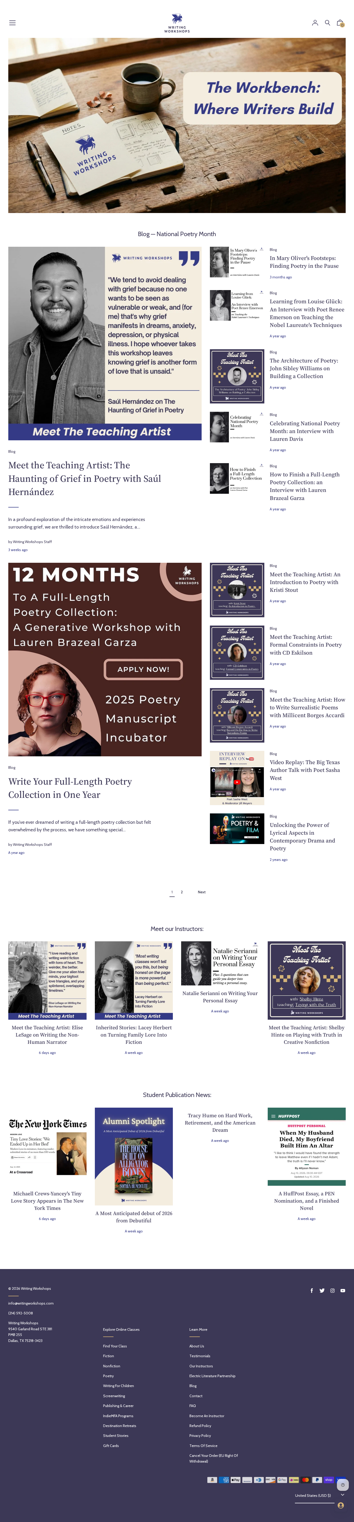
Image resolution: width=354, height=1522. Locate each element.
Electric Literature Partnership (212, 1376)
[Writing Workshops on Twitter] (322, 1291)
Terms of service (203, 1445)
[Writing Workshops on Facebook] (312, 1291)
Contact (195, 1396)
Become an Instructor (206, 1416)
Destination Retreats (119, 1425)
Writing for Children (118, 1385)
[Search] (327, 23)
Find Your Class (115, 1346)
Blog (144, 234)
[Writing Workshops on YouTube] (343, 1291)
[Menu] (12, 23)
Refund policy (200, 1425)
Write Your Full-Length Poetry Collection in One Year (70, 788)
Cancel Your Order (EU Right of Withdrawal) (213, 1458)
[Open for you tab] (341, 1505)
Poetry (108, 1376)
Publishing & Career (118, 1405)
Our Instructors (201, 1366)
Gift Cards (111, 1445)
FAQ (192, 1405)
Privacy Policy (200, 1435)
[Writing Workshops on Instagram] (332, 1291)
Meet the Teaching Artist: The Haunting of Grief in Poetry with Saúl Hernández (84, 478)
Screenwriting (114, 1396)
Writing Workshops (36, 1288)
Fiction (108, 1356)
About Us (196, 1346)
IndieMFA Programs (118, 1416)
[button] (340, 23)
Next (202, 892)
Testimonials (199, 1356)
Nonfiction (111, 1366)
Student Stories (116, 1435)
